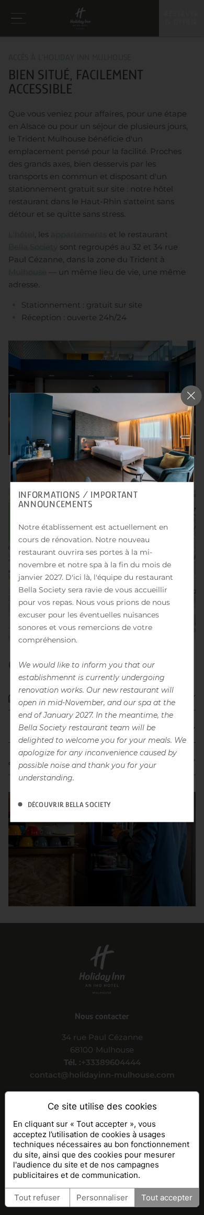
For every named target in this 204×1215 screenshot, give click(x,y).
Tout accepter (166, 1197)
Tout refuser (37, 1197)
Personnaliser (102, 1197)
